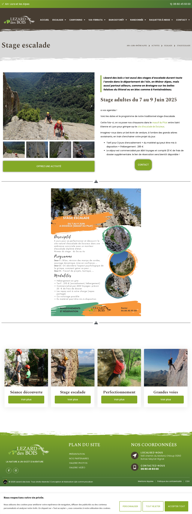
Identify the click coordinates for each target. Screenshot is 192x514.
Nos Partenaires (79, 458)
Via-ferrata (95, 19)
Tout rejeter (153, 506)
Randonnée (136, 19)
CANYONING (75, 19)
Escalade (57, 19)
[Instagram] (15, 470)
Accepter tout (176, 506)
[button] (6, 106)
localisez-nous (152, 452)
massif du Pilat (160, 122)
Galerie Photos (78, 463)
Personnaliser (130, 506)
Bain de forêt (116, 19)
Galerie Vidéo (77, 467)
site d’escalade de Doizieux (150, 126)
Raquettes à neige (159, 19)
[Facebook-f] (8, 470)
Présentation (77, 454)
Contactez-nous (153, 465)
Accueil (44, 19)
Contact (181, 19)
